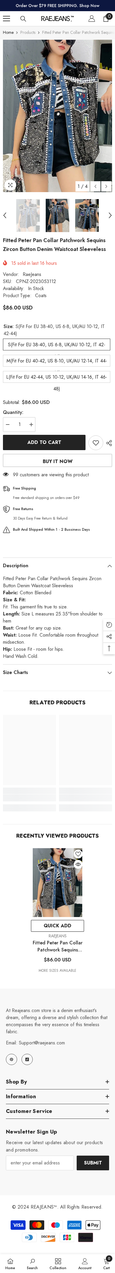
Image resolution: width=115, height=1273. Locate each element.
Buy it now (58, 461)
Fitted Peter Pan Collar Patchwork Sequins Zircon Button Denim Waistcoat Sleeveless (58, 946)
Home (8, 32)
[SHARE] (107, 443)
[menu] (6, 18)
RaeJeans (32, 274)
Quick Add (57, 925)
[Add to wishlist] (95, 442)
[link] (29, 797)
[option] (57, 116)
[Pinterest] (11, 1059)
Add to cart (44, 442)
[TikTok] (27, 1059)
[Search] (23, 18)
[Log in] (91, 18)
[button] (95, 186)
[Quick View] (78, 864)
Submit (93, 1162)
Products (27, 32)
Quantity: (13, 412)
